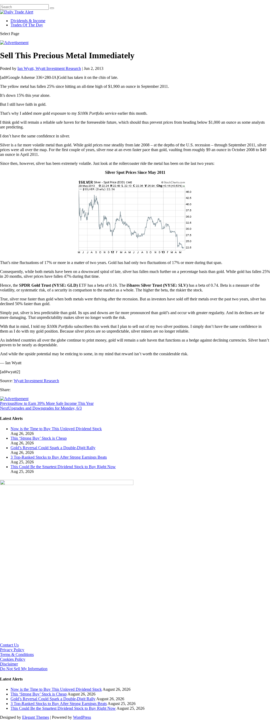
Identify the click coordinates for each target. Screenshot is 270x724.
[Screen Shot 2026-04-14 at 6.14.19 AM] (66, 483)
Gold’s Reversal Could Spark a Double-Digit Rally (53, 447)
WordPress (82, 717)
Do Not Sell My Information (23, 669)
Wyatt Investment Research (36, 380)
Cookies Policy (12, 659)
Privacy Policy (12, 650)
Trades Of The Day (27, 25)
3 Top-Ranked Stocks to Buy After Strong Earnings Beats (59, 457)
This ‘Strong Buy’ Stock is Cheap (39, 438)
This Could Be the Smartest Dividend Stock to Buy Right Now (63, 466)
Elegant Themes (35, 717)
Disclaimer (9, 664)
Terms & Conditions (17, 654)
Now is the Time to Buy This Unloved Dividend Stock (56, 428)
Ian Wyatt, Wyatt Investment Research (49, 68)
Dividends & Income (28, 20)
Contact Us (9, 645)
